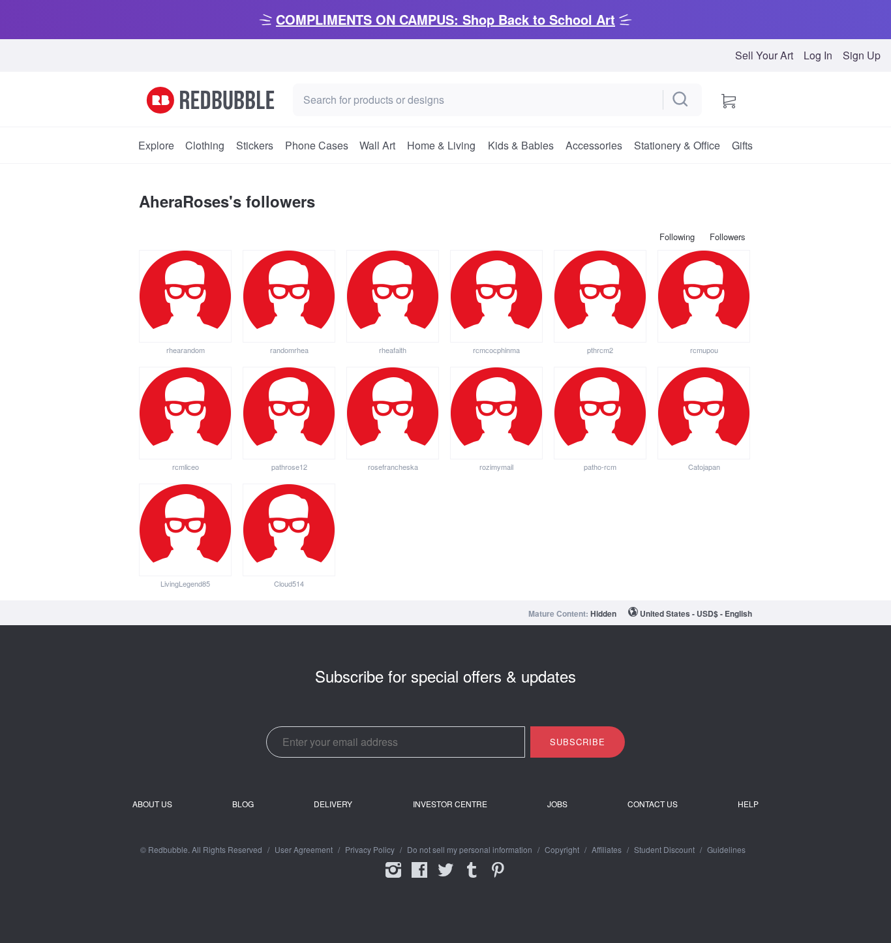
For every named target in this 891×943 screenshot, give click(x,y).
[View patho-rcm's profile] (600, 413)
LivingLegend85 (185, 583)
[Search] (681, 100)
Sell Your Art (764, 55)
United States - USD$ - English (696, 613)
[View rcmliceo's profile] (185, 413)
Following (677, 236)
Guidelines (726, 849)
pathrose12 (289, 466)
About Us (152, 804)
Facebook (419, 878)
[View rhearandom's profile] (185, 296)
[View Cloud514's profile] (289, 530)
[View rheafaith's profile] (392, 296)
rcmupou (704, 350)
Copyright (562, 849)
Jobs (557, 804)
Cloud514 (289, 583)
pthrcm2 (600, 350)
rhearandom (185, 350)
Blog (243, 804)
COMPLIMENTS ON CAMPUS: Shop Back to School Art (445, 19)
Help (748, 804)
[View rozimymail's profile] (496, 413)
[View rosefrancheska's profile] (392, 413)
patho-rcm (600, 466)
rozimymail (496, 466)
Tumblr (471, 878)
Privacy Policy (370, 849)
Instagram (393, 878)
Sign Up (862, 55)
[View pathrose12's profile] (289, 413)
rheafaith (392, 350)
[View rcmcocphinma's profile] (496, 296)
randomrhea (289, 350)
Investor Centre (450, 804)
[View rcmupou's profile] (703, 296)
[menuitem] (155, 145)
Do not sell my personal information (469, 849)
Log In (818, 55)
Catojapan (704, 466)
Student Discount (664, 849)
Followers (728, 236)
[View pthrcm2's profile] (600, 296)
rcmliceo (185, 466)
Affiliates (607, 849)
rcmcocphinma (496, 350)
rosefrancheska (393, 466)
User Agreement (304, 849)
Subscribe (577, 741)
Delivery (333, 804)
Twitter (445, 878)
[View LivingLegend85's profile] (185, 530)
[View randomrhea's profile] (289, 296)
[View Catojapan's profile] (703, 413)
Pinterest (498, 878)
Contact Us (652, 804)
